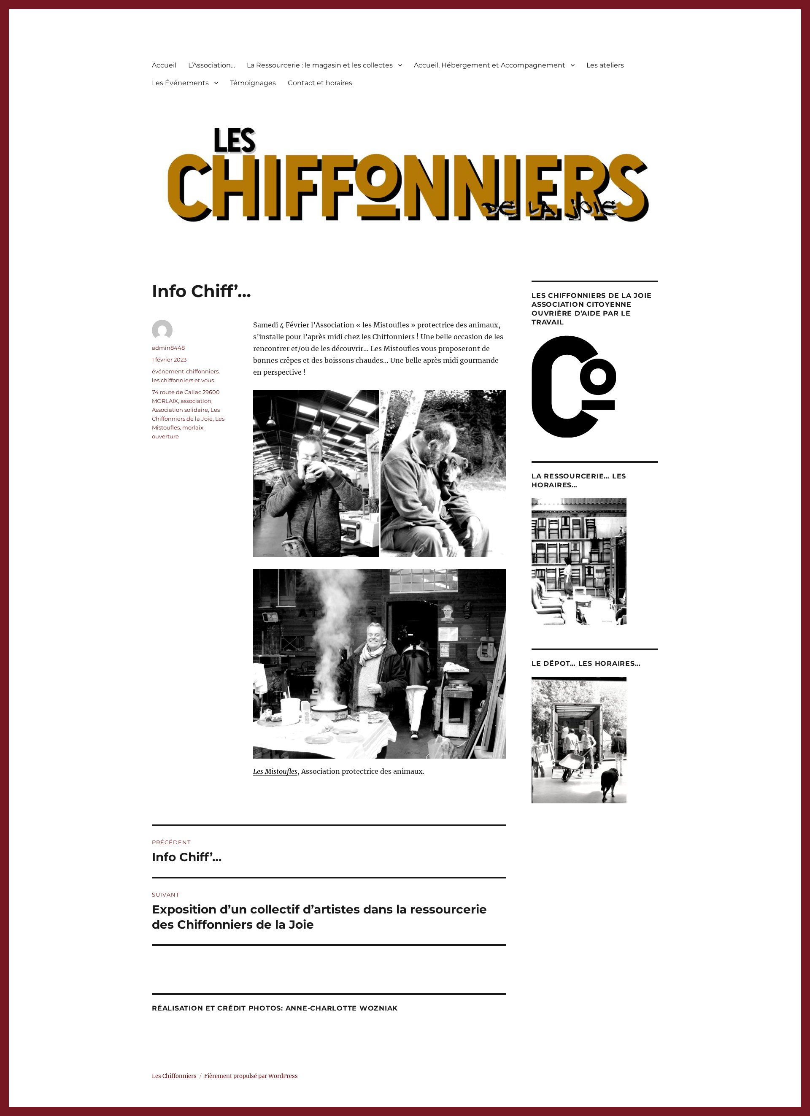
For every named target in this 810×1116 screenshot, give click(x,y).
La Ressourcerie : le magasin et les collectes (320, 65)
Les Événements (180, 83)
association (196, 400)
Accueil (164, 65)
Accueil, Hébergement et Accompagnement (489, 65)
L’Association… (211, 65)
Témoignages (253, 83)
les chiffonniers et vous (183, 380)
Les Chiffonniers (174, 1076)
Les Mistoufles (275, 771)
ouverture (165, 436)
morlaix (192, 427)
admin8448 (168, 347)
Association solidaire (180, 409)
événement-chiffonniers (185, 371)
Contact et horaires (320, 83)
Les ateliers (605, 65)
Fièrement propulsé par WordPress (251, 1076)
